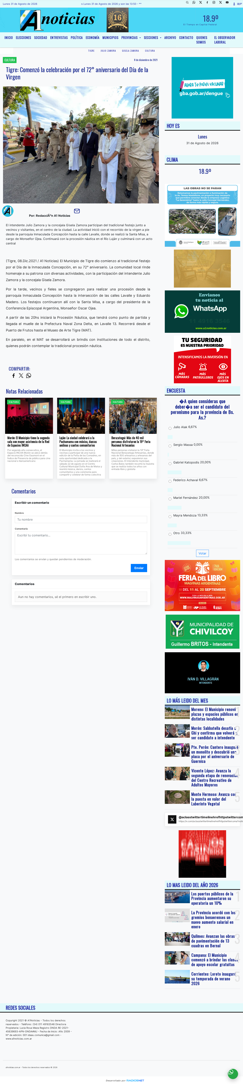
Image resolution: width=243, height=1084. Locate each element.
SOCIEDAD (40, 37)
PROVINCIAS (130, 37)
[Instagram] (215, 4)
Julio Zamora (108, 50)
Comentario (21, 528)
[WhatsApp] (195, 4)
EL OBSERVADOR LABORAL (224, 39)
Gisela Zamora (130, 50)
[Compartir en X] (21, 376)
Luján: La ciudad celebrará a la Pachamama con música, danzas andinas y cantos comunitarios (78, 441)
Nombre (19, 513)
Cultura (150, 50)
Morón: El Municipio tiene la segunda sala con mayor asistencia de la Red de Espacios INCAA (28, 441)
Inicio (9, 37)
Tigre (91, 50)
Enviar (139, 568)
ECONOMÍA (92, 37)
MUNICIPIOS (110, 37)
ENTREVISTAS (59, 37)
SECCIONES (151, 37)
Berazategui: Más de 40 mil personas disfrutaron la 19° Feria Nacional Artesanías (130, 441)
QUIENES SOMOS (201, 39)
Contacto (186, 37)
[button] (188, 4)
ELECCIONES (23, 37)
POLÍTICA (77, 37)
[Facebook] (208, 4)
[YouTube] (228, 4)
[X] (202, 4)
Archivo (170, 37)
